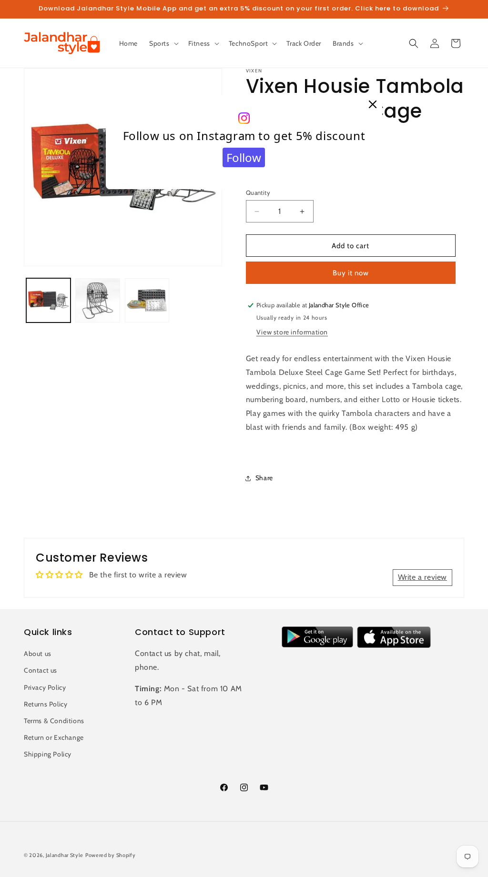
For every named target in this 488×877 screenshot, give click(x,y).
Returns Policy (45, 704)
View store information (292, 332)
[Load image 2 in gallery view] (97, 300)
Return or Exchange (54, 737)
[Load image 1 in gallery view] (48, 300)
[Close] (372, 104)
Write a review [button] (422, 577)
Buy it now (351, 273)
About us (37, 653)
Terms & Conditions (54, 720)
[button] (163, 43)
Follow (243, 157)
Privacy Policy (45, 687)
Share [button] (264, 478)
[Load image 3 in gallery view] (147, 300)
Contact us (40, 670)
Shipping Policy (47, 754)
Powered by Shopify (110, 855)
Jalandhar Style (65, 855)
